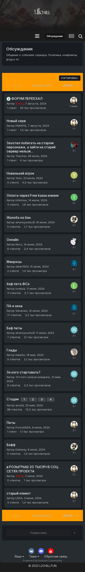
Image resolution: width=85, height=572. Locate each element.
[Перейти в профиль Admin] (73, 100)
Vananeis (21, 310)
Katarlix (20, 355)
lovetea (20, 288)
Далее (68, 85)
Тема (33, 556)
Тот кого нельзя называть (32, 377)
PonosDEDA (23, 427)
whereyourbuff (24, 222)
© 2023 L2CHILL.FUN (42, 565)
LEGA (18, 498)
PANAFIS (20, 125)
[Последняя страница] (77, 85)
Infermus (21, 200)
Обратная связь (55, 556)
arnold (19, 405)
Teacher (20, 156)
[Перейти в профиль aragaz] (74, 263)
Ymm (18, 178)
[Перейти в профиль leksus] (74, 241)
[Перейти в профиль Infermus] (74, 197)
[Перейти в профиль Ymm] (74, 175)
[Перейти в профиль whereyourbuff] (74, 329)
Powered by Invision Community (42, 560)
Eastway (20, 449)
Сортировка (69, 78)
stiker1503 (21, 266)
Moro (18, 244)
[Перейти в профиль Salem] (74, 219)
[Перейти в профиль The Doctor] (74, 144)
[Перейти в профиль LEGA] (74, 352)
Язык (18, 556)
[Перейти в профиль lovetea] (74, 285)
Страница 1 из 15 (42, 85)
